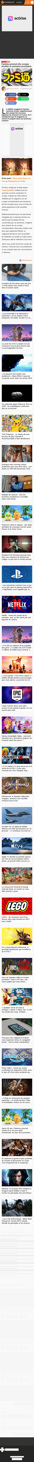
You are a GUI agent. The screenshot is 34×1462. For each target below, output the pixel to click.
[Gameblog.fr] (7, 2)
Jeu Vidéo (19, 2)
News (8, 61)
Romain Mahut (13, 89)
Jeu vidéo (4, 61)
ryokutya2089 (7, 190)
